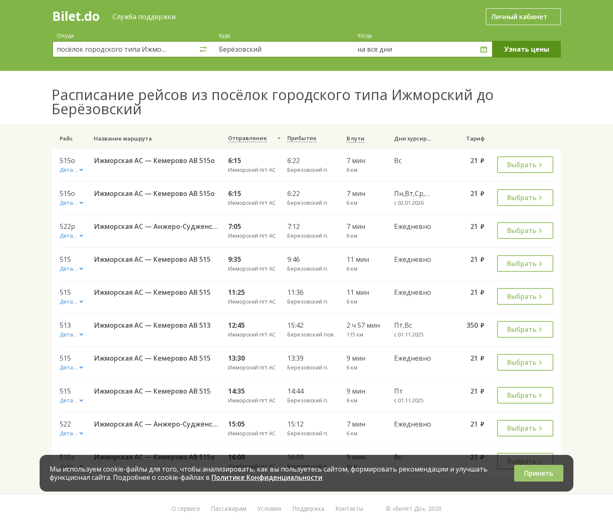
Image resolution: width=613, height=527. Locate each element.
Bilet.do (76, 16)
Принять (538, 473)
